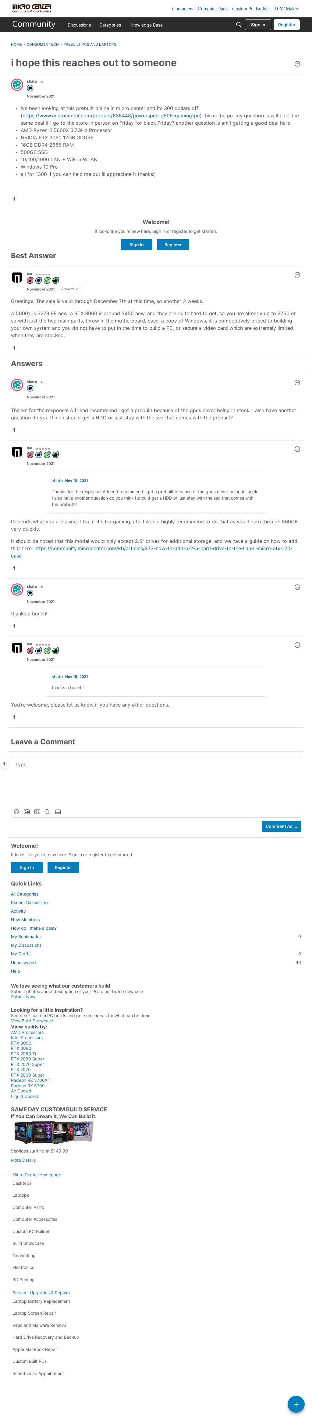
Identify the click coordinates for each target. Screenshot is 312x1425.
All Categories (24, 893)
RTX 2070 (21, 1069)
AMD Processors (27, 1032)
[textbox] (156, 764)
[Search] (238, 24)
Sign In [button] (136, 244)
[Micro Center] (34, 25)
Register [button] (173, 244)
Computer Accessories (34, 1219)
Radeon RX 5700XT (30, 1080)
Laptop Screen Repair (34, 1313)
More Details (23, 1160)
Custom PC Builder (31, 1231)
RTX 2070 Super (27, 1064)
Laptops (20, 1195)
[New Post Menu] (296, 1404)
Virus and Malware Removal (39, 1325)
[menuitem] (16, 812)
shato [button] (32, 81)
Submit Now (23, 996)
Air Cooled (21, 1090)
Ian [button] (29, 274)
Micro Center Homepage (36, 1174)
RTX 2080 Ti (23, 1053)
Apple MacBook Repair (35, 1349)
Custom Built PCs (29, 1361)
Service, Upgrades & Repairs (41, 1292)
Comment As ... (281, 826)
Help (15, 971)
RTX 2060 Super (27, 1075)
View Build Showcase (32, 1020)
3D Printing (23, 1279)
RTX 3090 (21, 1043)
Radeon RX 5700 (28, 1085)
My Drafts (156, 953)
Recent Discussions (30, 902)
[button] (297, 64)
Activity (18, 911)
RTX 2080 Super (27, 1058)
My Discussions (26, 945)
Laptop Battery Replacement (41, 1301)
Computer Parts (28, 1207)
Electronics (23, 1267)
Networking (24, 1255)
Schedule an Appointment (38, 1373)
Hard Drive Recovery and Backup (45, 1337)
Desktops (21, 1183)
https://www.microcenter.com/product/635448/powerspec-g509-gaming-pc (111, 115)
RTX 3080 (21, 1048)
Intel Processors (27, 1037)
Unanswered (156, 962)
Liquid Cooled (24, 1096)
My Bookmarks (156, 936)
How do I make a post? (34, 928)
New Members (25, 919)
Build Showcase (28, 1243)
